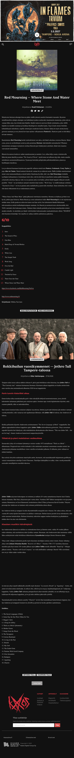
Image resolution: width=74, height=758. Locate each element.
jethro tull (29, 675)
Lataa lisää (37, 683)
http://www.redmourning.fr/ (11, 296)
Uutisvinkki (64, 698)
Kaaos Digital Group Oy (28, 745)
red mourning (46, 311)
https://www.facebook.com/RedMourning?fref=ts (18, 288)
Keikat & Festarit (40, 701)
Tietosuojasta (65, 701)
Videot (39, 705)
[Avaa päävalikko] (70, 44)
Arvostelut (37, 90)
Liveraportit (37, 359)
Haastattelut (53, 703)
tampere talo (44, 675)
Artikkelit (52, 701)
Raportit (51, 698)
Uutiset (40, 698)
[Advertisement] (37, 480)
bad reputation (28, 311)
